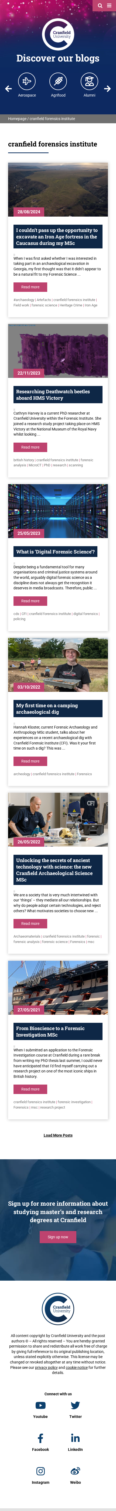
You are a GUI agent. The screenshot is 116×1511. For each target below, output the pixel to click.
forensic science (44, 305)
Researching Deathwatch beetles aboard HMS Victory (53, 394)
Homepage (17, 119)
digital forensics (85, 614)
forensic (93, 936)
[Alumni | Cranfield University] (89, 81)
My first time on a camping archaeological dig (47, 708)
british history (23, 460)
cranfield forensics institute (74, 300)
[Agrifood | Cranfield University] (58, 81)
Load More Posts (58, 1135)
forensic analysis (26, 942)
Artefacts (44, 300)
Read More (30, 287)
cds (16, 614)
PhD (47, 465)
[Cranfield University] (58, 19)
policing (19, 619)
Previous (9, 89)
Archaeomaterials (26, 936)
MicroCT (35, 465)
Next (107, 89)
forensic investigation (74, 1102)
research (59, 465)
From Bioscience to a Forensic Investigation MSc (50, 1031)
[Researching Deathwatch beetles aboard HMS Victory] (58, 351)
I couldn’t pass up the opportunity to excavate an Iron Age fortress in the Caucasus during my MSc (57, 236)
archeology (21, 774)
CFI (24, 614)
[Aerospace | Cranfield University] (27, 81)
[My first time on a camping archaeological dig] (58, 665)
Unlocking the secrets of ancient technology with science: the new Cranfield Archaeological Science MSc (54, 870)
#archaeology (23, 300)
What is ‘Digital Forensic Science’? (55, 551)
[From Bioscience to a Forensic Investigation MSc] (58, 988)
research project (52, 1107)
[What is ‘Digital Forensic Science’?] (58, 511)
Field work (21, 305)
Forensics (84, 774)
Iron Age (91, 305)
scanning (76, 465)
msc (91, 942)
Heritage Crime (71, 305)
